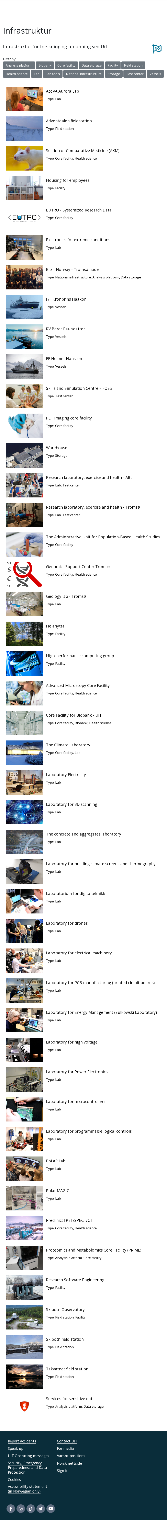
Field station (133, 65)
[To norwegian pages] (157, 48)
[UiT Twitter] (40, 1508)
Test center (135, 74)
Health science (17, 74)
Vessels (155, 74)
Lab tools (53, 74)
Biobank (44, 65)
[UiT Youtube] (50, 1508)
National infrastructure (84, 74)
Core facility (66, 65)
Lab (37, 74)
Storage (114, 74)
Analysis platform (19, 65)
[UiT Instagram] (20, 1508)
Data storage (91, 65)
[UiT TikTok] (30, 1508)
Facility (113, 65)
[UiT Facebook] (11, 1508)
